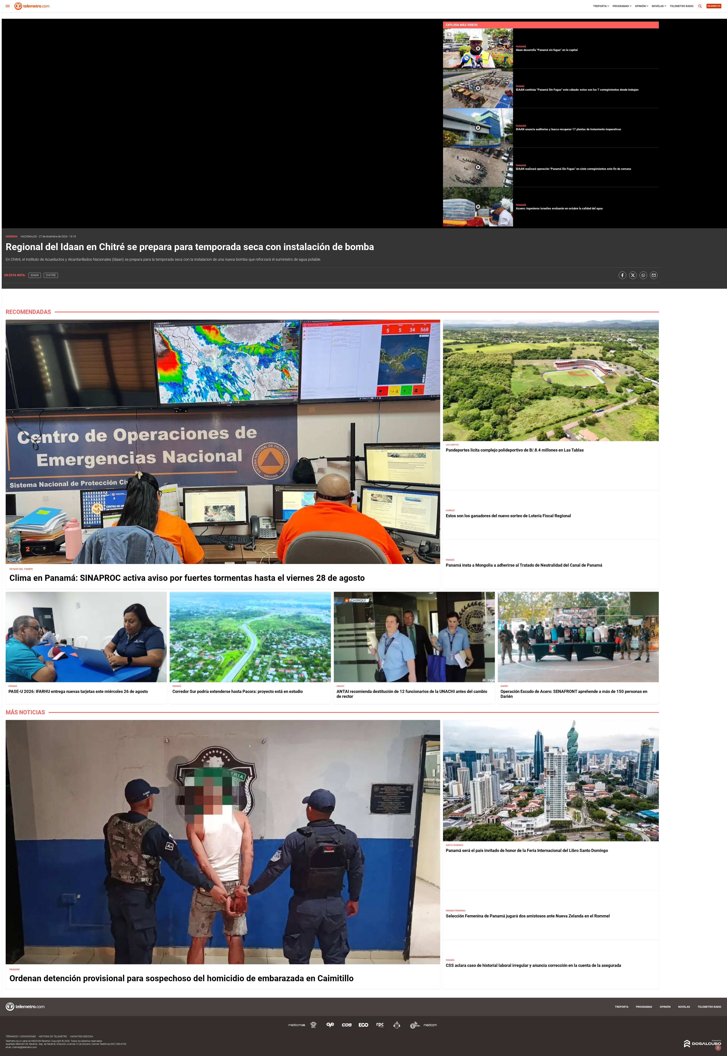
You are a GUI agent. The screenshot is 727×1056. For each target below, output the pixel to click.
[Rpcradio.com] (380, 1028)
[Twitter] (633, 275)
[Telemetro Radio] (413, 1028)
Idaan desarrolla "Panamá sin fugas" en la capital (547, 50)
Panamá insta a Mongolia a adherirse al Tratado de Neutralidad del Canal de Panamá (524, 565)
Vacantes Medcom (81, 1036)
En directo (713, 6)
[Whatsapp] (643, 275)
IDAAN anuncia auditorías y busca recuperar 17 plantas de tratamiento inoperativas (568, 129)
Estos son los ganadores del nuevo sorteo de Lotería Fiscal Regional (508, 515)
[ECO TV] (363, 1028)
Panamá (521, 46)
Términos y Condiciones (21, 1036)
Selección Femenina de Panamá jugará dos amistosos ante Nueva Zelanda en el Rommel (528, 916)
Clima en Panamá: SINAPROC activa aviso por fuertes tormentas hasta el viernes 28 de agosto (187, 578)
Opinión (640, 6)
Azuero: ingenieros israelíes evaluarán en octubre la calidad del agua (559, 208)
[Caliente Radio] (396, 1028)
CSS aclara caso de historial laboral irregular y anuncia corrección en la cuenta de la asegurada (533, 965)
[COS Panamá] (347, 1028)
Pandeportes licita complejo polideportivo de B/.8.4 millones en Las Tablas (515, 450)
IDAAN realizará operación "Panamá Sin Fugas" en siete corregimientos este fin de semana (573, 169)
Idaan (35, 275)
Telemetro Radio (681, 6)
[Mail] (654, 275)
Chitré (51, 275)
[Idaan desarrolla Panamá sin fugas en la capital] (478, 67)
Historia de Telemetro (53, 1036)
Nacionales (29, 236)
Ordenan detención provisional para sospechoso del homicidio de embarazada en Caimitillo (181, 978)
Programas (621, 6)
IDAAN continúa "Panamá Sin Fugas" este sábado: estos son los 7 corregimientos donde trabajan (577, 89)
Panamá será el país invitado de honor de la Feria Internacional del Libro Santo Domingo (527, 850)
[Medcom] (430, 1028)
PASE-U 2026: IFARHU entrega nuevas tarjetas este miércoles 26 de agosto (78, 691)
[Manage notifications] (718, 1048)
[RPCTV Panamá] (313, 1028)
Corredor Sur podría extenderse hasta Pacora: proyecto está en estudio (237, 691)
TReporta (600, 6)
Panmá (520, 86)
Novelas (658, 6)
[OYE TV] (330, 1028)
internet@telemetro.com (24, 1047)
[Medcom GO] (297, 1028)
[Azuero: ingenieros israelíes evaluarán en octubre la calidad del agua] (478, 225)
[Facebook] (622, 275)
